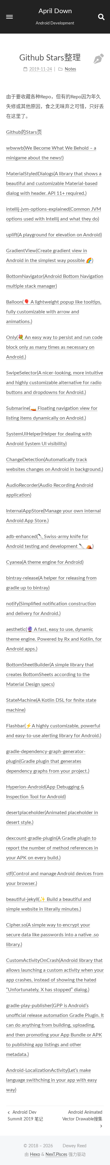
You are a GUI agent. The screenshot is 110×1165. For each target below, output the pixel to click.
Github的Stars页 (24, 132)
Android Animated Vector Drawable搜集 (82, 1115)
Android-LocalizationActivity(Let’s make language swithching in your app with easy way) (51, 1080)
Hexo (35, 1154)
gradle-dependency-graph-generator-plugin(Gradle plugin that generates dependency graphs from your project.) (47, 761)
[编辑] (99, 59)
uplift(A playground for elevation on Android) (54, 234)
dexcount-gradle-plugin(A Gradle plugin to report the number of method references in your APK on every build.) (52, 848)
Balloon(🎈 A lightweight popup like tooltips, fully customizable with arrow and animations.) (53, 312)
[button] (9, 17)
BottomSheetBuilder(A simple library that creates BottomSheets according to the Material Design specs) (50, 674)
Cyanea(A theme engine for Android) (44, 562)
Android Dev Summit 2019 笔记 (25, 1115)
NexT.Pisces (56, 1154)
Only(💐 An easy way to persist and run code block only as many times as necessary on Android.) (54, 347)
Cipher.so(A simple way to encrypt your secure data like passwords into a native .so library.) (52, 935)
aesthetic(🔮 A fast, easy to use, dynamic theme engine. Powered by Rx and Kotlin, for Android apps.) (54, 639)
